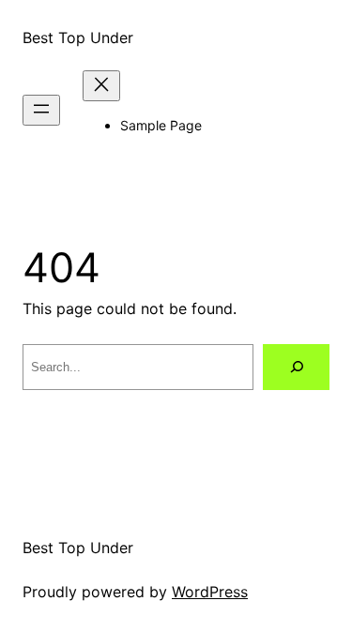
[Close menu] (101, 85)
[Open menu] (41, 110)
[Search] (296, 367)
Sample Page (161, 125)
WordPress (210, 591)
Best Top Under (78, 37)
